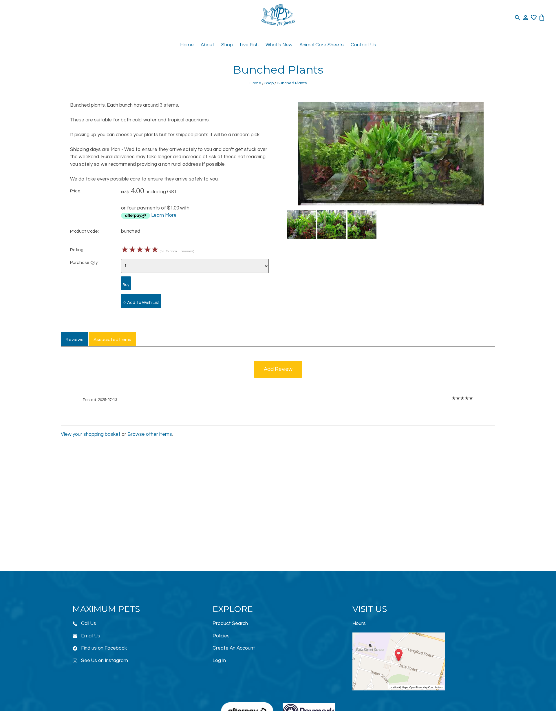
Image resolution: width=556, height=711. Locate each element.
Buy (125, 285)
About (207, 45)
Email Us (90, 636)
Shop (227, 45)
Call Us (88, 623)
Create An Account (234, 648)
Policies (221, 636)
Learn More (164, 215)
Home (187, 45)
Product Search (230, 623)
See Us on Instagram (104, 660)
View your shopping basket (90, 434)
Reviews (74, 339)
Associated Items (112, 339)
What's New (279, 45)
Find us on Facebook (104, 648)
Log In (219, 660)
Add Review (278, 369)
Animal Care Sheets (321, 45)
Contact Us (363, 45)
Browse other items (149, 434)
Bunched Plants (292, 83)
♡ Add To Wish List (141, 302)
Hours (359, 623)
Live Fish (249, 45)
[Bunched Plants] (391, 204)
